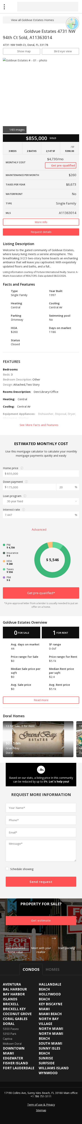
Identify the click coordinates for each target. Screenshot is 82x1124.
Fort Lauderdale (18, 1068)
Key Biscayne (50, 1004)
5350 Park (9, 1034)
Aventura (12, 984)
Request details (41, 232)
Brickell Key (14, 1009)
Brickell (11, 1004)
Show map (24, 51)
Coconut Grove (17, 1014)
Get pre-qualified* (41, 593)
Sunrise (46, 1058)
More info (41, 222)
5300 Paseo (11, 1029)
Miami (44, 1009)
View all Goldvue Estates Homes (32, 20)
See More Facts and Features (39, 425)
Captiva (7, 1038)
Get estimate (41, 920)
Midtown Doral (12, 1043)
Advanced (39, 529)
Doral (8, 1024)
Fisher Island (15, 1063)
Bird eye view (63, 51)
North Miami (51, 1028)
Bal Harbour (15, 989)
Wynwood (48, 1073)
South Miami (50, 1043)
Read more (41, 700)
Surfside (47, 1063)
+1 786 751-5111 (41, 1096)
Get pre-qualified (62, 165)
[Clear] (72, 6)
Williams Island (54, 1068)
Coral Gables (15, 1019)
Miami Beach (50, 1014)
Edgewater (13, 1058)
